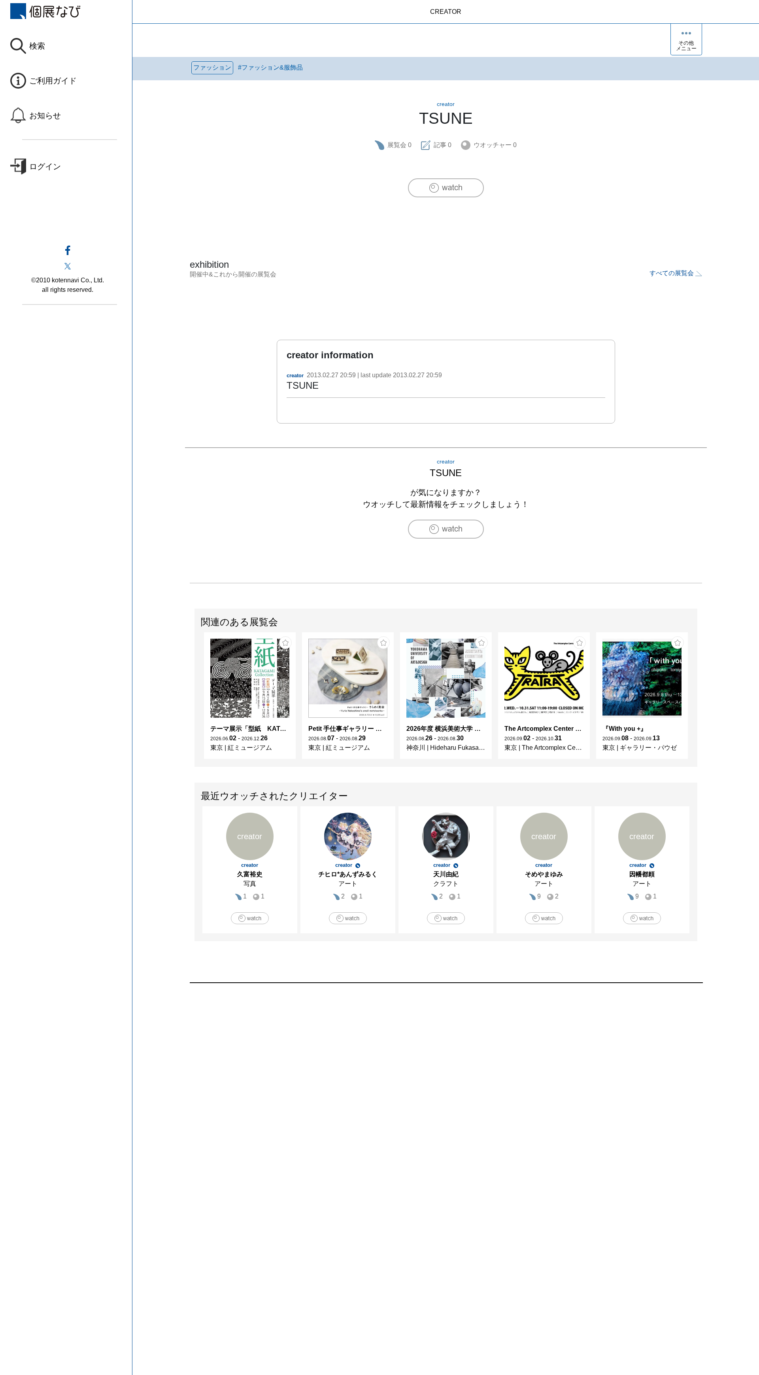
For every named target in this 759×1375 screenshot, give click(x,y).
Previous (195, 700)
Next (697, 700)
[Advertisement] (427, 1073)
